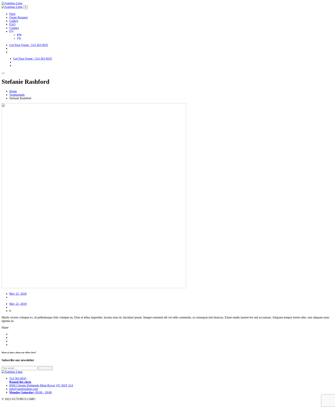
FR (19, 38)
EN (11, 31)
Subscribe (45, 368)
